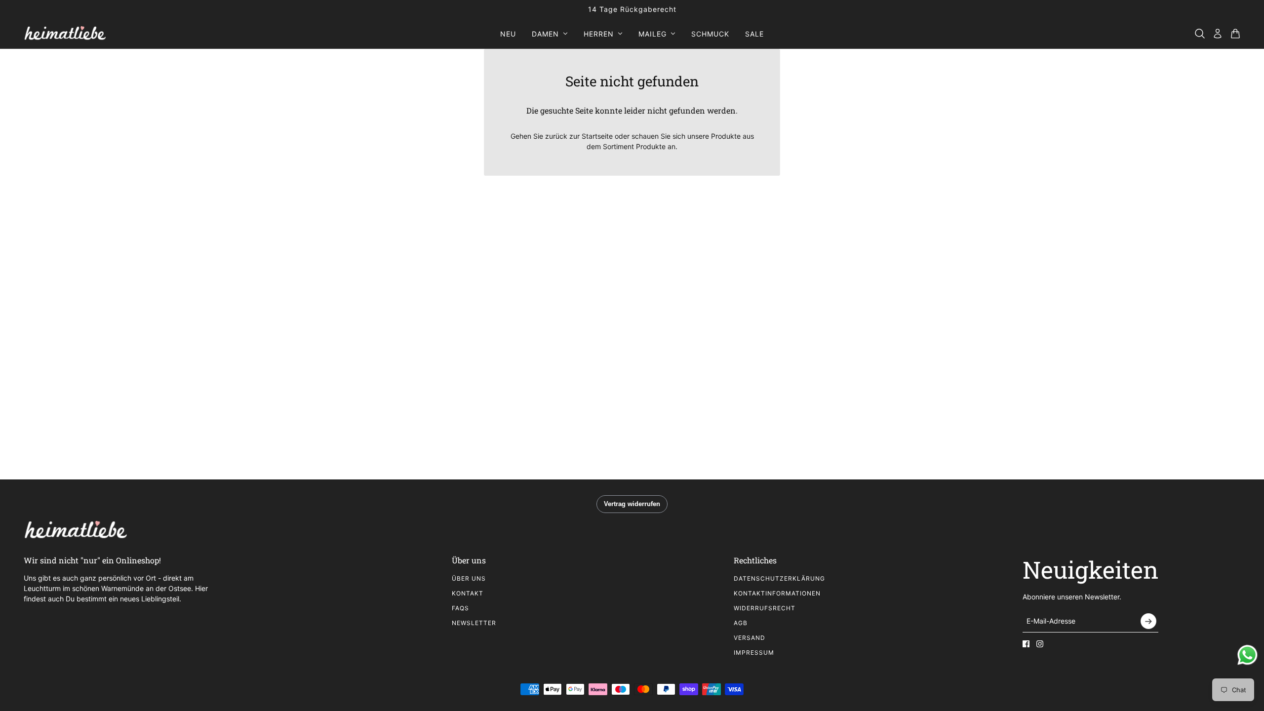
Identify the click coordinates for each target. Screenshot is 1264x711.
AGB (741, 623)
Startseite (597, 136)
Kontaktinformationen (777, 593)
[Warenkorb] (1235, 34)
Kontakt (467, 593)
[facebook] (1026, 643)
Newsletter (474, 623)
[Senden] (1148, 621)
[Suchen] (1200, 34)
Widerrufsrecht (764, 608)
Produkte (651, 146)
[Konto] (1218, 34)
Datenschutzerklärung (779, 578)
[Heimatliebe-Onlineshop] (65, 33)
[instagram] (1039, 643)
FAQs (460, 608)
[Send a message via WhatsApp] (1247, 655)
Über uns (469, 578)
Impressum (754, 652)
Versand (749, 637)
